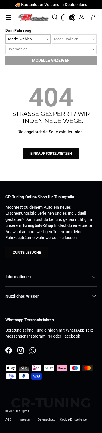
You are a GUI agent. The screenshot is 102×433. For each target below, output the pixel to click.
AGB (8, 419)
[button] (93, 18)
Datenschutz (46, 419)
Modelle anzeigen (51, 60)
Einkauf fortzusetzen (51, 153)
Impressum (24, 419)
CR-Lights (22, 411)
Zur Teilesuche (27, 252)
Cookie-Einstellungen (74, 419)
